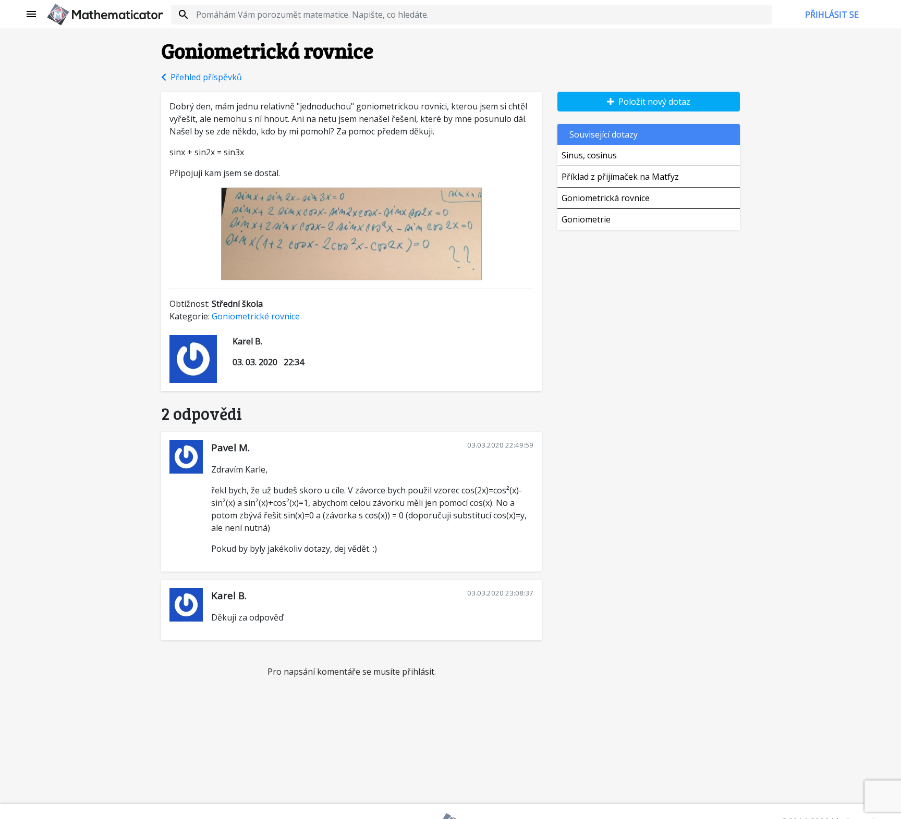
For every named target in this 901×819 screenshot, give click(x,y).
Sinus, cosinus (589, 155)
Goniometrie (586, 219)
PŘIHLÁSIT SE (832, 14)
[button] (31, 14)
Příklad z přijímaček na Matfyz (620, 176)
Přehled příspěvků (204, 77)
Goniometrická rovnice (606, 198)
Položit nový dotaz (652, 101)
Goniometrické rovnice (256, 316)
